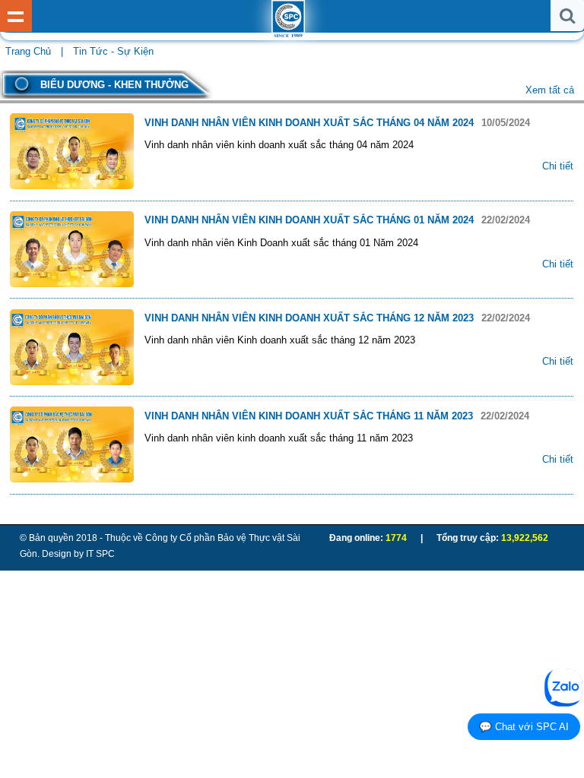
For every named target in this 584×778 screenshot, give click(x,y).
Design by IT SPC (78, 554)
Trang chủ (28, 51)
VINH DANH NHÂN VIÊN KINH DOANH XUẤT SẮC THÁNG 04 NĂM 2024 (310, 122)
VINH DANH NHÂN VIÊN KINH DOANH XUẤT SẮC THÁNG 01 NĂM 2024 (310, 220)
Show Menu (16, 16)
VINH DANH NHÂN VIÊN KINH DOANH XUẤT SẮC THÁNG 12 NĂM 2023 (310, 318)
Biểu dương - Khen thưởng (114, 84)
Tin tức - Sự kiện (113, 51)
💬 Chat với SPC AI (524, 726)
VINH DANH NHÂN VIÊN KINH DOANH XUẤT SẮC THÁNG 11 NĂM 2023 (310, 416)
